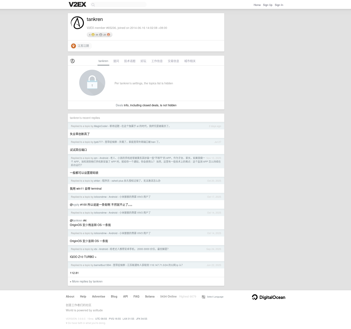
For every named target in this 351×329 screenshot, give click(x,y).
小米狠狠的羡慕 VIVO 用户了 (135, 196)
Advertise (98, 296)
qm (96, 158)
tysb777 (98, 141)
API (125, 296)
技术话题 (129, 61)
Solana (150, 296)
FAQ (136, 296)
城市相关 (190, 61)
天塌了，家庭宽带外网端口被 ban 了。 (140, 141)
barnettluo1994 (102, 265)
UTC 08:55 (101, 318)
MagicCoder (101, 126)
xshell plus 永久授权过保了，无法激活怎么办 (136, 180)
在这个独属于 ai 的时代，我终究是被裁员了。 (146, 126)
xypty (76, 204)
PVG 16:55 (115, 318)
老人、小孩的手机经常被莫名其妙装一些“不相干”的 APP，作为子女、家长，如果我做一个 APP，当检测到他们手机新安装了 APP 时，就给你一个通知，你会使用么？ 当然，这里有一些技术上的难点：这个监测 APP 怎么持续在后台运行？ (146, 161)
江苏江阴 (82, 45)
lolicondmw (100, 196)
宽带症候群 (111, 141)
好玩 (143, 61)
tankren (103, 61)
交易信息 (173, 61)
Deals (119, 105)
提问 (116, 61)
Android (104, 158)
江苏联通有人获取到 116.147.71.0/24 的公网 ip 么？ (155, 265)
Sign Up (267, 5)
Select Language (214, 296)
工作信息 (157, 61)
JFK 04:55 (141, 318)
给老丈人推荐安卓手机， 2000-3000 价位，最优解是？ (140, 249)
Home (257, 5)
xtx (95, 249)
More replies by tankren (87, 281)
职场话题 (114, 126)
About (70, 296)
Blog (114, 296)
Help (83, 296)
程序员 (105, 180)
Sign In (279, 5)
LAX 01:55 (128, 318)
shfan (97, 180)
